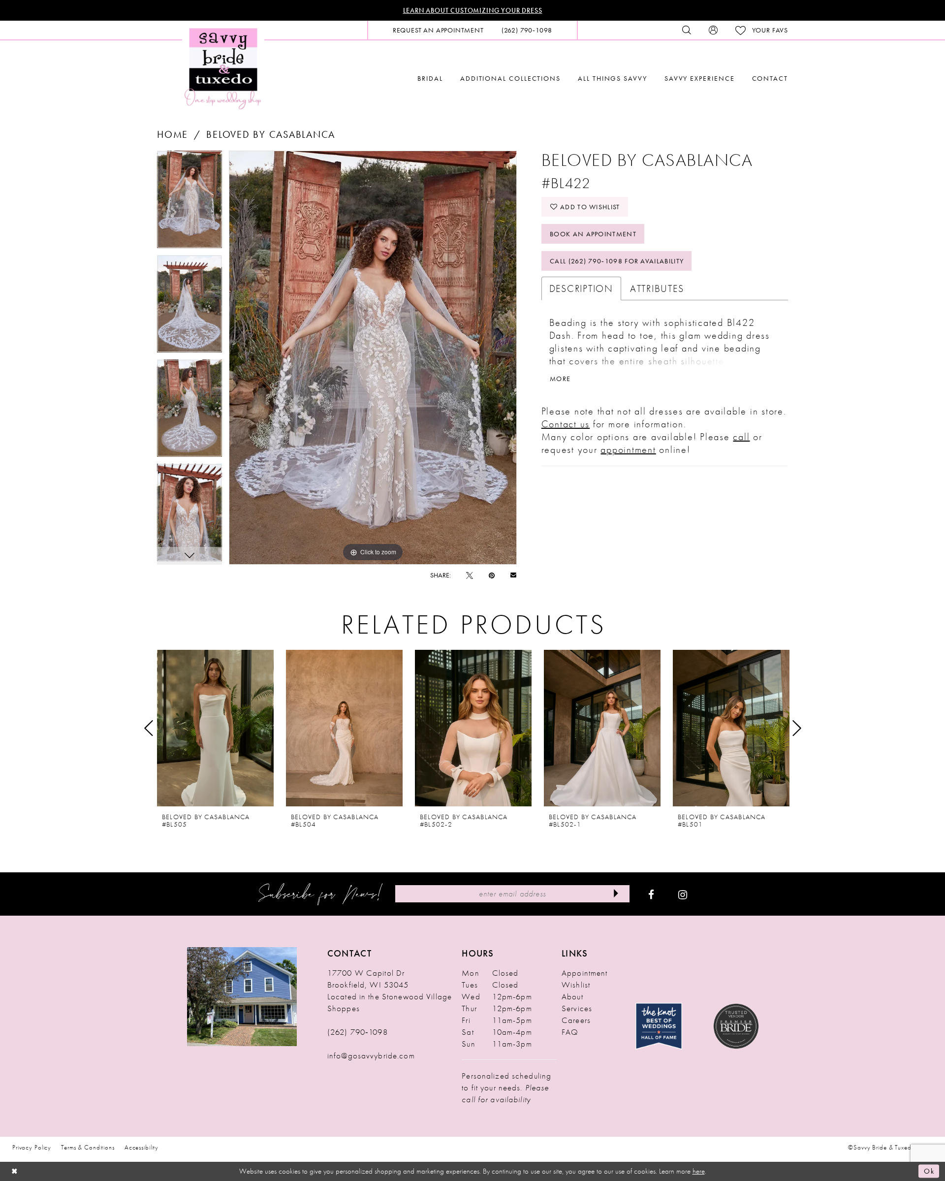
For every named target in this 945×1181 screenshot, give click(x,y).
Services (577, 1008)
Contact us (565, 423)
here (699, 1171)
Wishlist (576, 984)
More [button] (560, 378)
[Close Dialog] (15, 1171)
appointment (628, 449)
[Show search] (686, 30)
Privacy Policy (31, 1147)
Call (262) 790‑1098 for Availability (617, 260)
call (741, 436)
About (572, 996)
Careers (576, 1020)
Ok (929, 1171)
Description (581, 288)
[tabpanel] (189, 203)
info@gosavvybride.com (371, 1055)
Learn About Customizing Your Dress (472, 10)
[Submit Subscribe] (615, 893)
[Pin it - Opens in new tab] (491, 575)
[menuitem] (438, 30)
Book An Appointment (593, 233)
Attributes (657, 288)
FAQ (570, 1031)
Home (172, 134)
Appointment (584, 972)
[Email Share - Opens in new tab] (513, 575)
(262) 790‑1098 (357, 1031)
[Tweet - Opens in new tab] (469, 575)
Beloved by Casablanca (270, 134)
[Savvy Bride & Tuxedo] (223, 67)
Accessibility (141, 1147)
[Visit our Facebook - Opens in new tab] (651, 894)
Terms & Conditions (88, 1147)
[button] (713, 30)
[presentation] (215, 728)
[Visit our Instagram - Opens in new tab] (683, 894)
